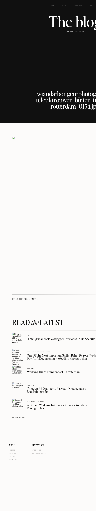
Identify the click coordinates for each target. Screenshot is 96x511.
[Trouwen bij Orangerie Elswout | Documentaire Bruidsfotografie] (17, 387)
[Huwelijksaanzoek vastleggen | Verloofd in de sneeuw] (17, 338)
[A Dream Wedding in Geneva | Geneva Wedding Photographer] (17, 404)
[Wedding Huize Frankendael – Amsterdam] (17, 371)
